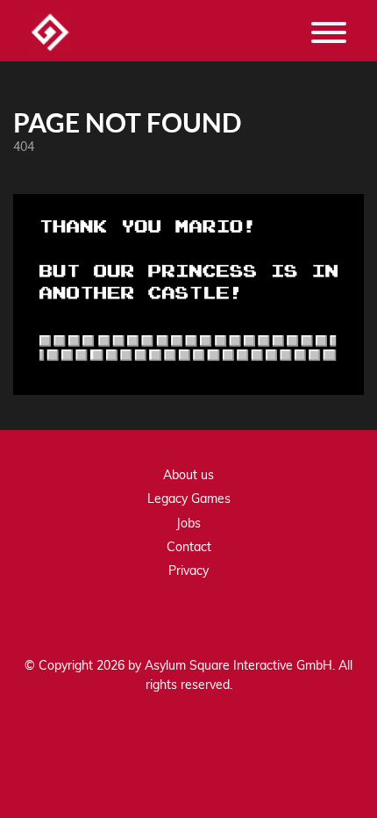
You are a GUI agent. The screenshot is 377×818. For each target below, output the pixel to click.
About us (188, 475)
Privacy (188, 570)
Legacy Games (189, 498)
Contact (189, 547)
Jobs (188, 523)
